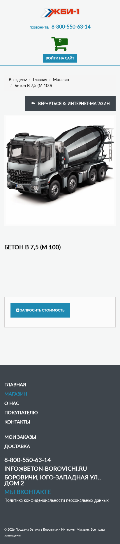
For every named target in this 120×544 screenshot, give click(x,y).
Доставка (17, 446)
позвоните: (60, 27)
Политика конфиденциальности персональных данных (56, 500)
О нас (11, 403)
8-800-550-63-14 (27, 459)
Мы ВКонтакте (27, 491)
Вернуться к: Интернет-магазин (74, 103)
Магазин (61, 79)
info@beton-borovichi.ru (45, 468)
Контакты (17, 421)
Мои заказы (20, 437)
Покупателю (21, 412)
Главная (40, 79)
